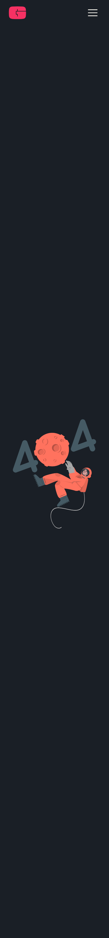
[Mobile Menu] (93, 13)
